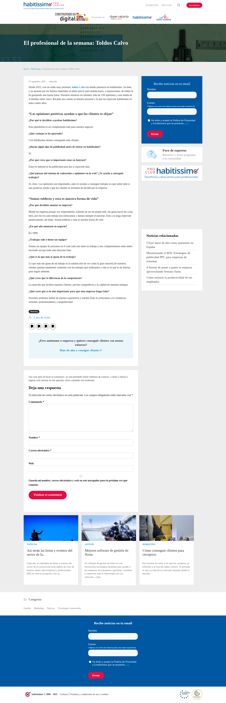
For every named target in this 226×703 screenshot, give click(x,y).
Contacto (64, 694)
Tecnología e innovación (69, 608)
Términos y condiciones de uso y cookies (89, 694)
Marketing (152, 5)
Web (31, 463)
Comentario (36, 401)
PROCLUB (167, 5)
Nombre (34, 437)
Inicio (26, 69)
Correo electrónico (40, 450)
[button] (199, 550)
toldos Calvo (79, 87)
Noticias (32, 544)
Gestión (89, 544)
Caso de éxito (42, 317)
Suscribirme (194, 5)
